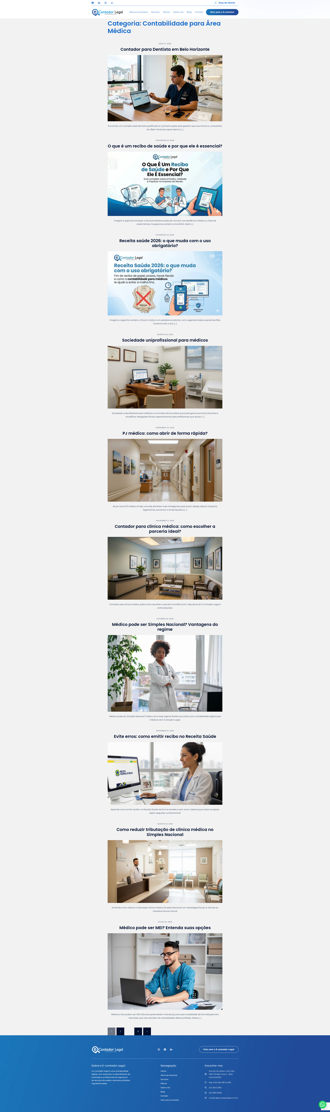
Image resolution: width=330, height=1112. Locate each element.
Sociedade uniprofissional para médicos (165, 340)
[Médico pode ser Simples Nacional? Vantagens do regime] (165, 673)
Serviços (155, 12)
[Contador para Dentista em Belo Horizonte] (165, 88)
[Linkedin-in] (99, 3)
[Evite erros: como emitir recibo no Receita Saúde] (165, 773)
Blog (189, 12)
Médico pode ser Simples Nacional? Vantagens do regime (165, 626)
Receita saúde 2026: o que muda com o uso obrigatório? (165, 243)
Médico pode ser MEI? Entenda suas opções (165, 928)
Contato (199, 12)
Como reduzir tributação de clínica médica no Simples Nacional (165, 832)
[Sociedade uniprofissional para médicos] (165, 377)
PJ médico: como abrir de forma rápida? (165, 433)
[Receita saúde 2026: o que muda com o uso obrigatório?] (165, 283)
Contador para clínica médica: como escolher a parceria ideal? (165, 528)
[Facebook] (93, 3)
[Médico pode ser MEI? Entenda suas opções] (165, 971)
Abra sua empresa (138, 12)
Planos (166, 12)
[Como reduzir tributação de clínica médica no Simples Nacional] (165, 871)
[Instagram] (105, 3)
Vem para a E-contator (222, 12)
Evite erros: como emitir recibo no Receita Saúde (165, 736)
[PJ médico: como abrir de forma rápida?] (165, 470)
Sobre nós (178, 12)
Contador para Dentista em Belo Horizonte (165, 49)
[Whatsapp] (112, 3)
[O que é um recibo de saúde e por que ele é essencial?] (165, 183)
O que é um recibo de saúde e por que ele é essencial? (165, 146)
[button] (322, 1104)
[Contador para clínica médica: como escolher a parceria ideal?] (165, 568)
